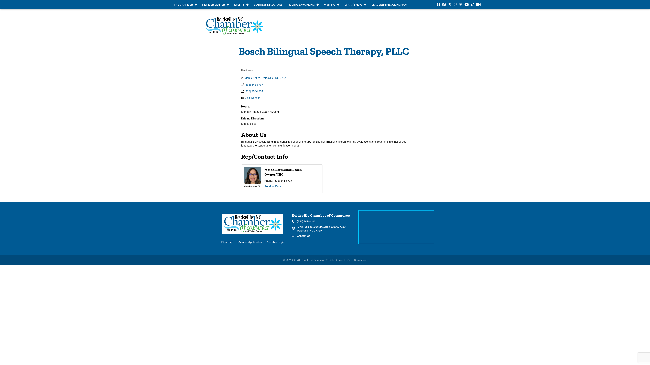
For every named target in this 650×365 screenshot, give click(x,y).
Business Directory (268, 4)
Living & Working (302, 4)
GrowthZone (360, 260)
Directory (227, 242)
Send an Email (273, 186)
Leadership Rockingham (389, 4)
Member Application (249, 242)
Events (239, 4)
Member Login (275, 242)
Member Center (213, 4)
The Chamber (183, 4)
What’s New (353, 4)
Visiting (329, 4)
